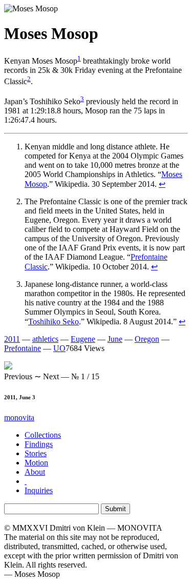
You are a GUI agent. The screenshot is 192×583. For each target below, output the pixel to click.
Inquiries (39, 490)
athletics (45, 339)
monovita (19, 417)
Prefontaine (22, 348)
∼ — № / (51, 376)
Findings (39, 444)
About (35, 472)
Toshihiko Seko (53, 321)
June (115, 339)
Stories (36, 453)
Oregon (147, 339)
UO (59, 348)
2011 (12, 339)
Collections (43, 435)
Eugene (83, 339)
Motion (36, 462)
